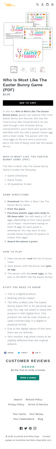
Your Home (19, 414)
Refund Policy (34, 399)
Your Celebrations (23, 418)
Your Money (36, 414)
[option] (14, 70)
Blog (40, 418)
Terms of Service (38, 404)
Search (18, 399)
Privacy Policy (16, 404)
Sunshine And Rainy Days (26, 436)
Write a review (28, 377)
